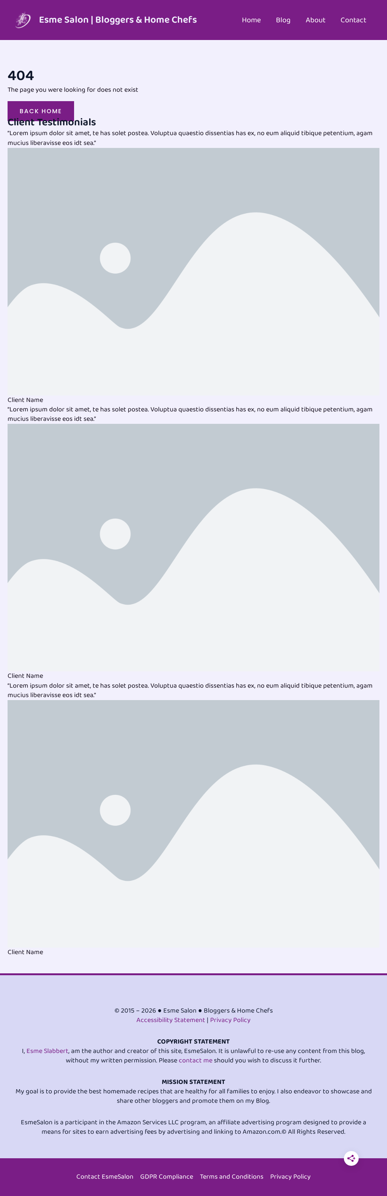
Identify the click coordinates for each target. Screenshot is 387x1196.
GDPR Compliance (166, 1177)
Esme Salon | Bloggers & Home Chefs (118, 20)
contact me (195, 1060)
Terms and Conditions (231, 1177)
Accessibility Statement (170, 1020)
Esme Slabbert (47, 1051)
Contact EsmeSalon (104, 1177)
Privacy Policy (230, 1020)
